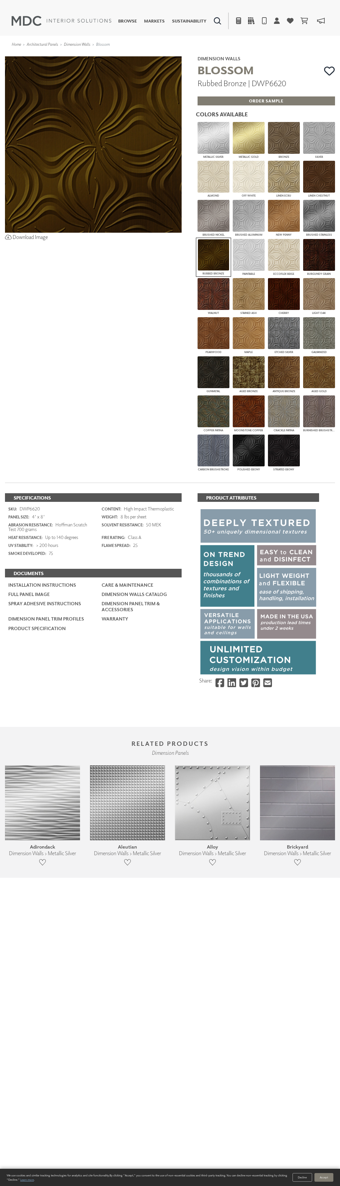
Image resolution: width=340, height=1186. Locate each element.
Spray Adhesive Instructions (44, 603)
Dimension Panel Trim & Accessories (131, 606)
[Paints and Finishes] (242, 55)
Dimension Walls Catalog (134, 594)
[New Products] (72, 55)
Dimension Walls (77, 44)
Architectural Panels (42, 44)
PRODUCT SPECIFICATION (37, 628)
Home (16, 44)
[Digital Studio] (144, 55)
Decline (302, 1177)
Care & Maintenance (127, 585)
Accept (324, 1177)
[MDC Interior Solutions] (61, 21)
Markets (154, 21)
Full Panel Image (29, 594)
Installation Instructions (42, 585)
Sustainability (189, 21)
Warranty (115, 619)
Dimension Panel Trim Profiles (46, 619)
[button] (329, 71)
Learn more (27, 1179)
